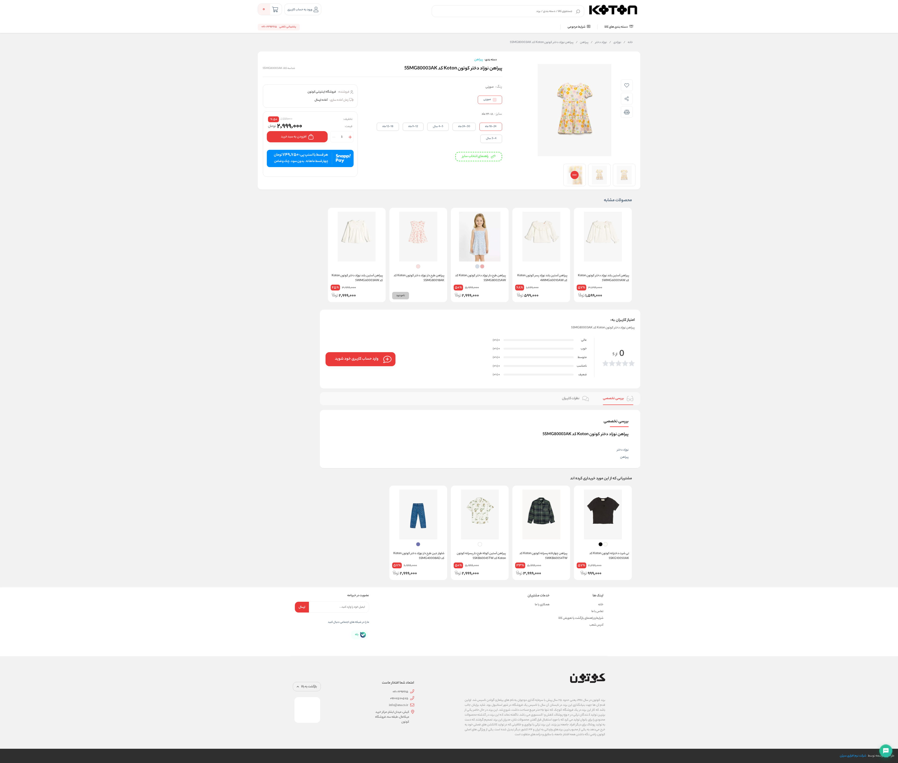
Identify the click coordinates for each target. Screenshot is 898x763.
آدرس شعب (596, 625)
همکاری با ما (542, 604)
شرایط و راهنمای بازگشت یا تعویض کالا (580, 618)
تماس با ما (597, 611)
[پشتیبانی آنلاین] (885, 750)
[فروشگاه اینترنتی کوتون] (613, 9)
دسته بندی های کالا (616, 27)
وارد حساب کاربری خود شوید (356, 359)
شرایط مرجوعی (577, 27)
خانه (628, 42)
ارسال (302, 607)
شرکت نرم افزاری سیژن (853, 755)
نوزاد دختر (599, 42)
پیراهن (582, 42)
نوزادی (615, 42)
